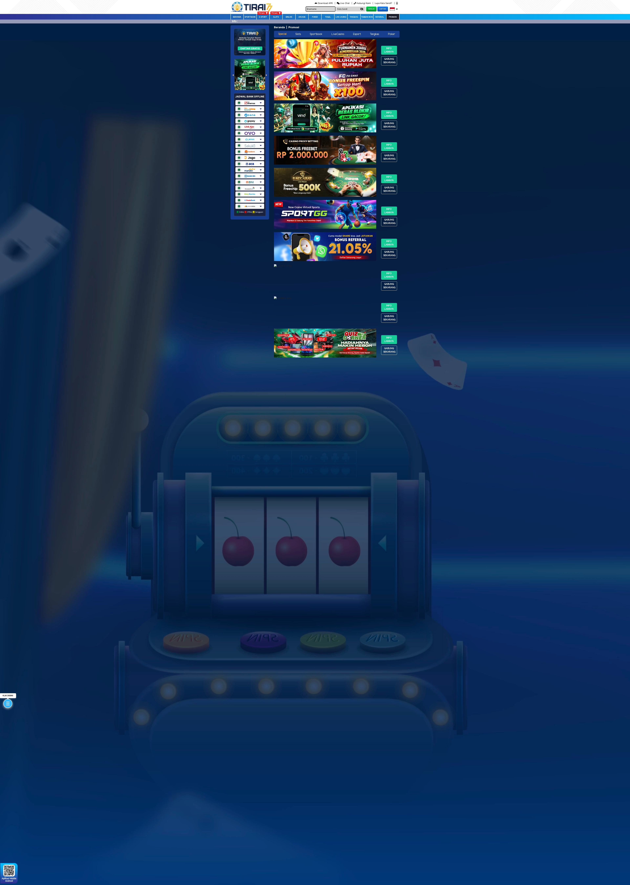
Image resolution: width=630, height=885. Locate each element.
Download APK (325, 3)
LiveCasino (337, 34)
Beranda (237, 17)
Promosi (393, 17)
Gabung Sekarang (389, 61)
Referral (379, 17)
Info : (235, 21)
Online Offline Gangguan (251, 212)
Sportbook (250, 17)
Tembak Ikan (367, 17)
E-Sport (263, 17)
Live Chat (344, 3)
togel (328, 17)
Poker (315, 17)
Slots (276, 17)
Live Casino (341, 17)
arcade (301, 17)
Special (282, 34)
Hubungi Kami (363, 3)
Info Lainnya (389, 50)
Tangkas (354, 17)
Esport (357, 34)
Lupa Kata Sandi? (384, 3)
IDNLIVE (289, 17)
